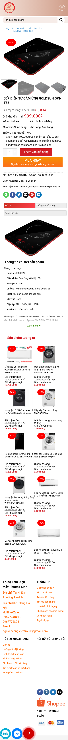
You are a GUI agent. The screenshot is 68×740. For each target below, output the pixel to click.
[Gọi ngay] (28, 733)
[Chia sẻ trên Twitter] (19, 195)
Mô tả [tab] (8, 205)
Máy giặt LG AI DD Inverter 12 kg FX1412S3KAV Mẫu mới (19, 412)
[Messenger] (17, 733)
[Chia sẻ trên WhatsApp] (6, 195)
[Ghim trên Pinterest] (32, 195)
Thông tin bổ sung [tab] (45, 205)
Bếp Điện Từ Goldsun (23, 31)
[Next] (59, 57)
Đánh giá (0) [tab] (11, 213)
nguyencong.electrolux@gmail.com (25, 631)
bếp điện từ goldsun (18, 186)
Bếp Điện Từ (34, 28)
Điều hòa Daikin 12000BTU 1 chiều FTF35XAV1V (48, 551)
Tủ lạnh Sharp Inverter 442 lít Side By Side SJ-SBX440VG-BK (19, 455)
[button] (62, 8)
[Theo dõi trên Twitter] (53, 692)
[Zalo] (5, 733)
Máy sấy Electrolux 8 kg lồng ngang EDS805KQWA (48, 455)
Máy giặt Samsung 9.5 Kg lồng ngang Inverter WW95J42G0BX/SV (46, 370)
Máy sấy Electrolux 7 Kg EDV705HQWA (45, 412)
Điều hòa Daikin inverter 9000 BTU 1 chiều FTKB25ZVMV (48, 494)
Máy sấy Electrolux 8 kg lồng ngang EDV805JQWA (18, 542)
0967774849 (11, 617)
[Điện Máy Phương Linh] (30, 8)
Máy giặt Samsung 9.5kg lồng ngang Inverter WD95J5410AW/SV (19, 500)
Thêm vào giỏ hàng (36, 152)
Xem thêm (32, 325)
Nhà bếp (21, 28)
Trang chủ (8, 28)
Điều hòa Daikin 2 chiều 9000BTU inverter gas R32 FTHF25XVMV (17, 370)
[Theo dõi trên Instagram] (47, 692)
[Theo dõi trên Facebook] (40, 692)
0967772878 (11, 621)
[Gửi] (61, 20)
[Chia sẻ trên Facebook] (13, 195)
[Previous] (8, 57)
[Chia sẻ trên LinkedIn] (39, 195)
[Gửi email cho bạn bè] (26, 195)
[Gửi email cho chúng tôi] (60, 692)
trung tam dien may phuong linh (45, 186)
